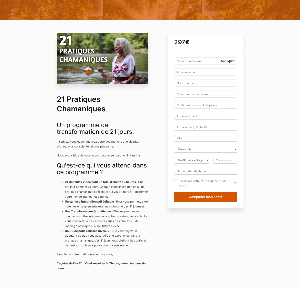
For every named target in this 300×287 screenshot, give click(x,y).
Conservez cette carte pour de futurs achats (208, 183)
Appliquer (228, 61)
